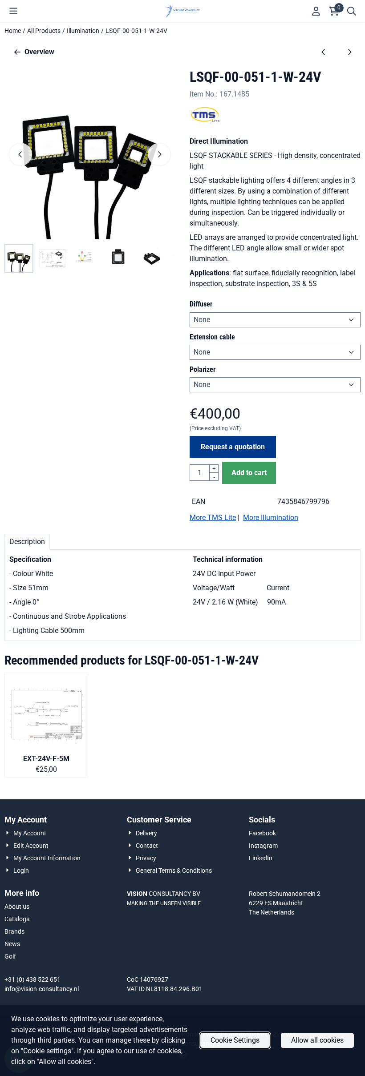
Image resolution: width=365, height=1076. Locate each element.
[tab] (27, 542)
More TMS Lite (213, 517)
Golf (10, 956)
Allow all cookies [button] (317, 1040)
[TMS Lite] (205, 120)
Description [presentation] (27, 541)
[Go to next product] (349, 52)
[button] (13, 11)
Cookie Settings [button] (235, 1040)
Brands (14, 931)
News (12, 943)
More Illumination (270, 517)
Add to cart (249, 472)
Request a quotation (233, 447)
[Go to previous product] (323, 52)
